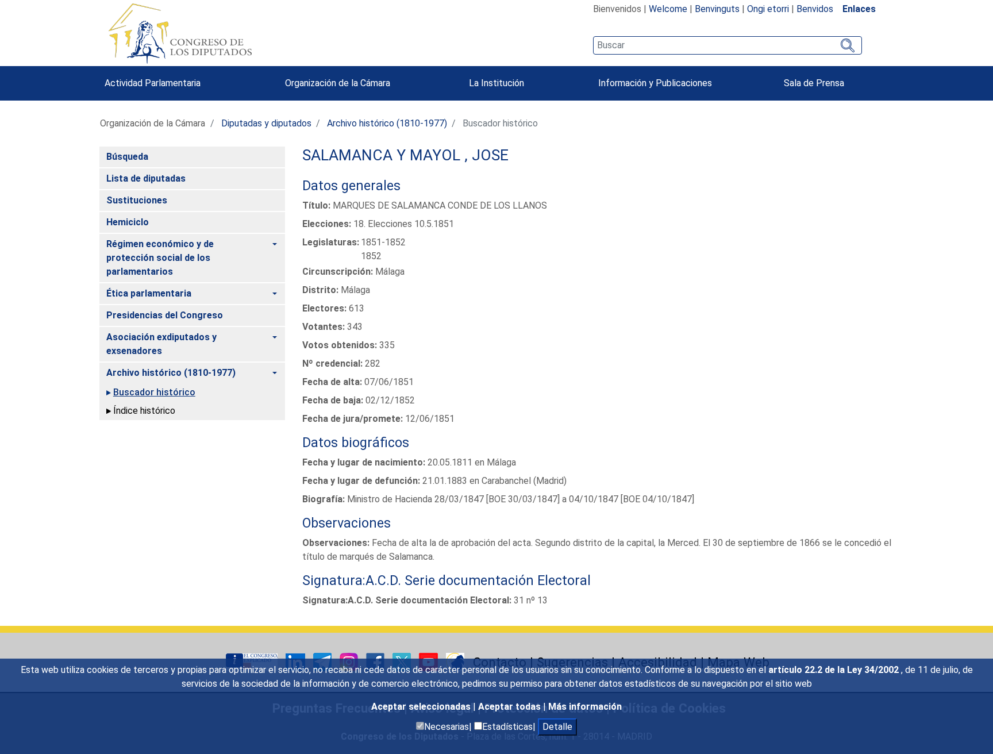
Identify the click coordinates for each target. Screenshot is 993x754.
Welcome (668, 8)
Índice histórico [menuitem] (144, 410)
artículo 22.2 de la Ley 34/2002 (834, 669)
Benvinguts (717, 8)
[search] (727, 45)
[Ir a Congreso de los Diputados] (180, 33)
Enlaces (859, 8)
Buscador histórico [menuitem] (154, 392)
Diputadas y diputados (266, 123)
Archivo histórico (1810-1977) (387, 123)
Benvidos (814, 8)
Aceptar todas (510, 706)
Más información (585, 706)
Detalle (557, 726)
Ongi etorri (768, 8)
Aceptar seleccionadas (422, 706)
